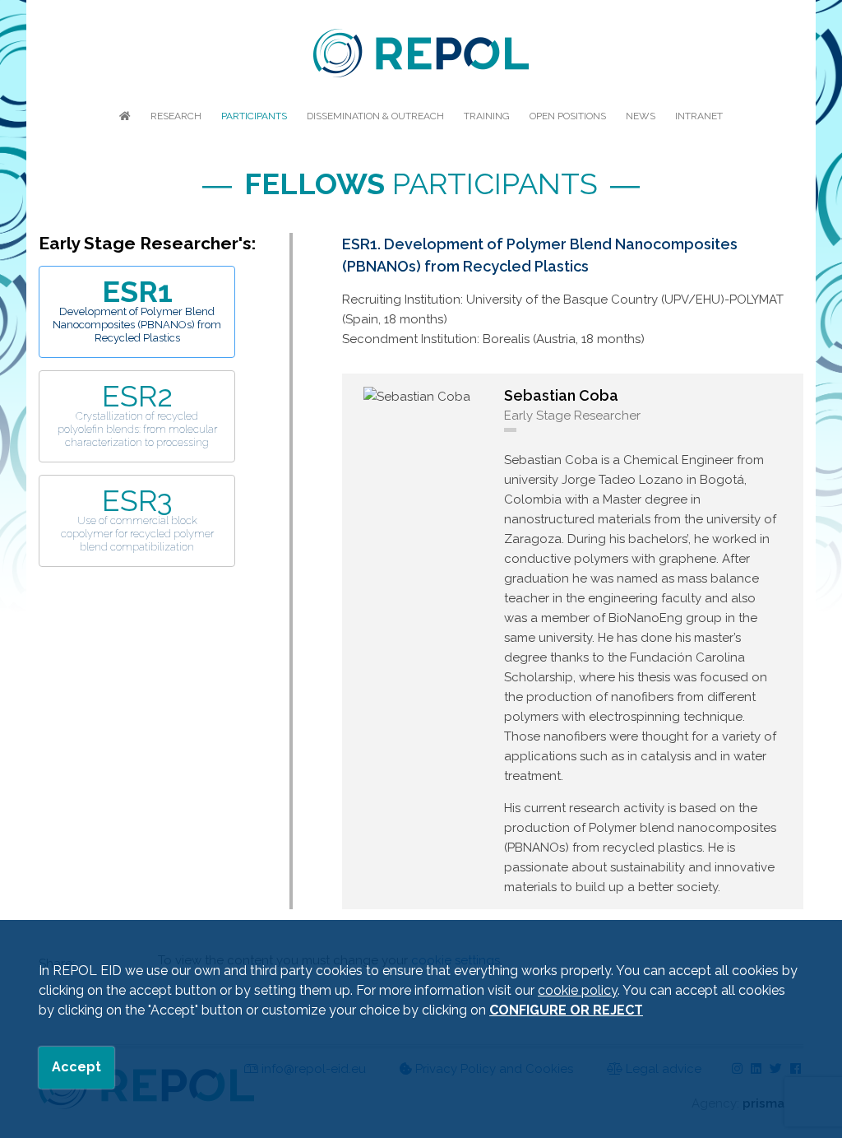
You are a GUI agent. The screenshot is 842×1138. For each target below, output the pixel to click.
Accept (76, 1067)
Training (487, 116)
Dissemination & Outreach (375, 116)
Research (175, 116)
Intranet (699, 116)
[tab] (137, 312)
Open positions (568, 116)
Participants (254, 116)
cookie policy (578, 990)
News (640, 116)
